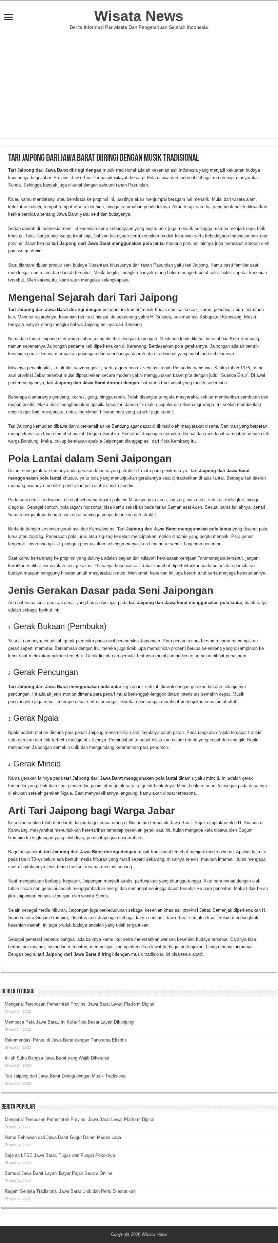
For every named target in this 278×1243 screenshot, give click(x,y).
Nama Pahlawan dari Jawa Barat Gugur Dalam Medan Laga (63, 1137)
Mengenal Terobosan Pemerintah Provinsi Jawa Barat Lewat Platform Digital (79, 1004)
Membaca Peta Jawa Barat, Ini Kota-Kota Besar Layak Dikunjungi (69, 1022)
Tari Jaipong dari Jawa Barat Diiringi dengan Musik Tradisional (65, 1076)
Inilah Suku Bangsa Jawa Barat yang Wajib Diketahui (57, 1058)
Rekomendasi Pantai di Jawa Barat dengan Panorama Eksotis (66, 1040)
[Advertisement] (139, 80)
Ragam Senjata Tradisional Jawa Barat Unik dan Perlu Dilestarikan (70, 1191)
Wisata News (138, 16)
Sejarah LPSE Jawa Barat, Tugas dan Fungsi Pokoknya (60, 1155)
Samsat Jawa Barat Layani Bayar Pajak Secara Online (58, 1173)
